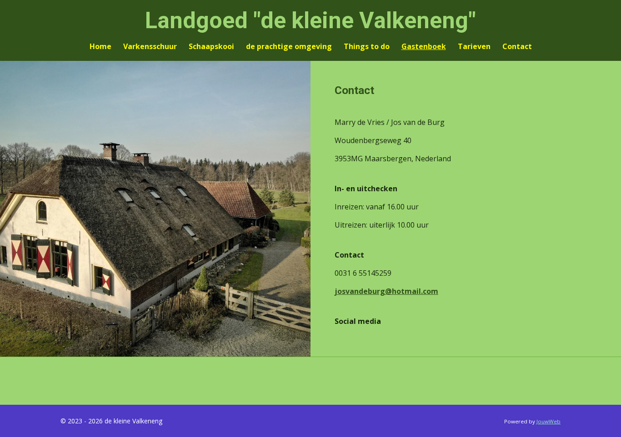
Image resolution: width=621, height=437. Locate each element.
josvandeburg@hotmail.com (386, 291)
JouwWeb (548, 421)
